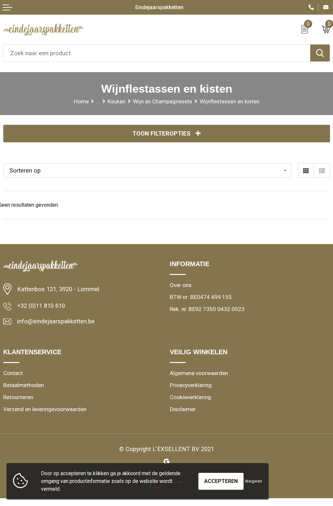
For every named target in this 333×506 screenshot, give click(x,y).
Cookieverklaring (190, 397)
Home (81, 101)
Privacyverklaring (191, 385)
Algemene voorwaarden (199, 373)
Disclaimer (183, 409)
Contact (13, 373)
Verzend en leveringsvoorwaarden (45, 409)
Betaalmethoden (23, 385)
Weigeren (253, 481)
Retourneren (18, 397)
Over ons (181, 285)
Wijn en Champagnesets (162, 101)
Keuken (117, 101)
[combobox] (157, 53)
